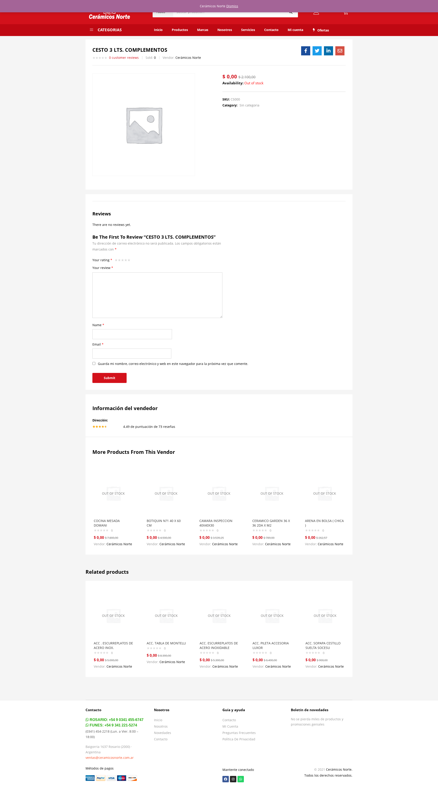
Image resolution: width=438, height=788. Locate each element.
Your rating (102, 260)
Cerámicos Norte (188, 57)
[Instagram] (233, 779)
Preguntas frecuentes (239, 733)
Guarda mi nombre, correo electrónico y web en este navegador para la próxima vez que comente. (173, 364)
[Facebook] (225, 779)
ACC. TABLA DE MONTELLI (166, 643)
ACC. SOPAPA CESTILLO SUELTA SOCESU (323, 645)
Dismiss (232, 6)
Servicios (248, 30)
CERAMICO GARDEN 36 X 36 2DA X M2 (271, 523)
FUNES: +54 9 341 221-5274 (113, 725)
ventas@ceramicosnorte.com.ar (110, 757)
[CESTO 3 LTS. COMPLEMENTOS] (305, 50)
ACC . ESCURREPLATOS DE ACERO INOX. (113, 645)
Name (98, 325)
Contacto (271, 30)
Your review (102, 268)
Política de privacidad (238, 739)
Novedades (162, 733)
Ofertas (323, 30)
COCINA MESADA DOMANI (107, 523)
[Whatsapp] (240, 779)
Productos (180, 30)
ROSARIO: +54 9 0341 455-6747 (116, 720)
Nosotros (224, 30)
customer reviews (124, 57)
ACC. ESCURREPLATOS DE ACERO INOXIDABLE (219, 645)
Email (98, 344)
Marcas (202, 30)
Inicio (158, 30)
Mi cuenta (295, 30)
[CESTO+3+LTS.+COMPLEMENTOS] (317, 50)
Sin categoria (249, 105)
